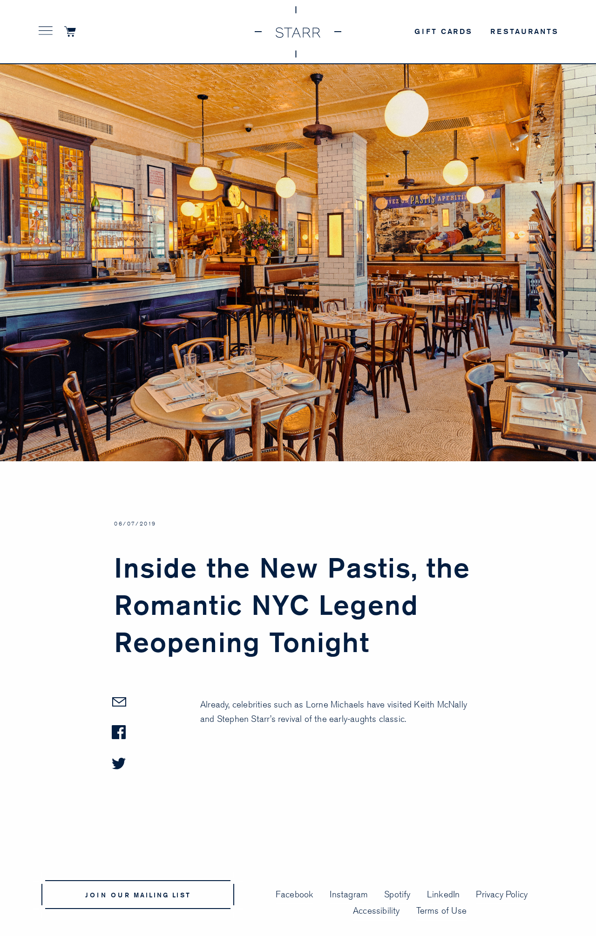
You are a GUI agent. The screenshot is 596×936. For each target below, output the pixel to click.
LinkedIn (443, 894)
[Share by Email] (156, 711)
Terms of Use (441, 910)
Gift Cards (443, 31)
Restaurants (524, 31)
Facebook (295, 894)
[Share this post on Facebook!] (156, 741)
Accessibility (376, 910)
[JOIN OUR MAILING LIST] (141, 915)
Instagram (349, 894)
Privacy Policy (502, 894)
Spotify (397, 894)
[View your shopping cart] (74, 32)
